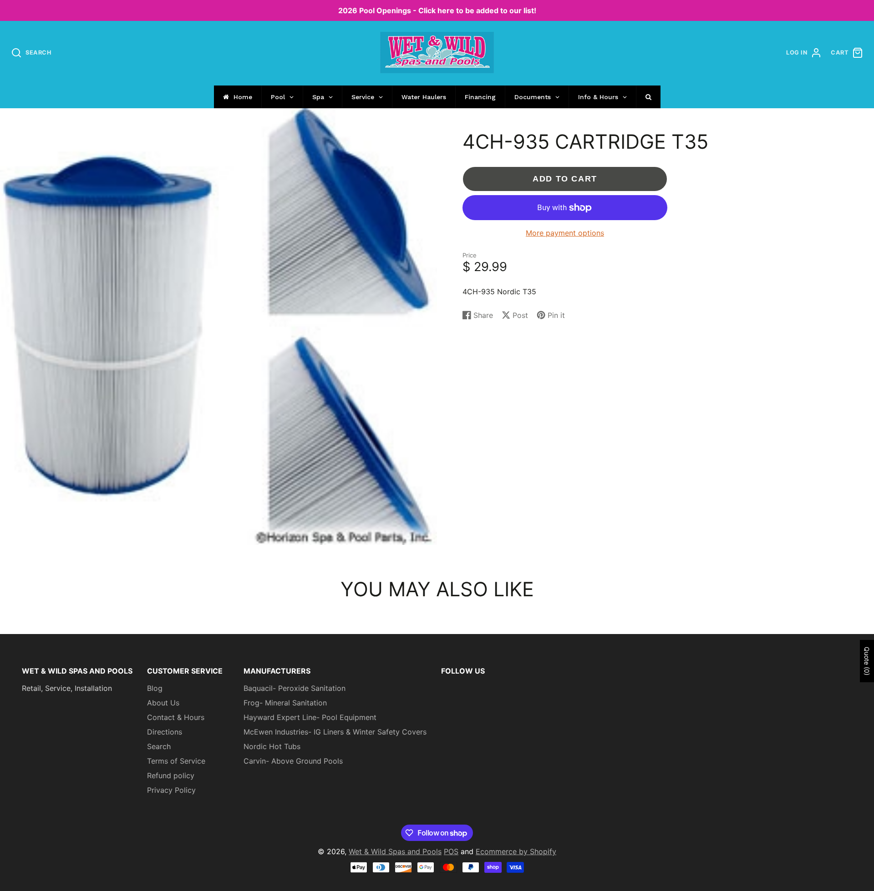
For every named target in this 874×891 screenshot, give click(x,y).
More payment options (565, 232)
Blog (155, 688)
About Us (163, 702)
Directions (164, 731)
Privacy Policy (171, 790)
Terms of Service (176, 760)
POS (451, 851)
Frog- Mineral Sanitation (285, 702)
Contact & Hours (175, 717)
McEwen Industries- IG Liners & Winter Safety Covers (335, 731)
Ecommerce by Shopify (516, 851)
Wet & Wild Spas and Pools (395, 851)
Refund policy (170, 775)
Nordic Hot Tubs (272, 746)
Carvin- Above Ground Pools (293, 760)
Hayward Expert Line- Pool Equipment (310, 717)
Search (159, 746)
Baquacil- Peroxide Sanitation (295, 688)
